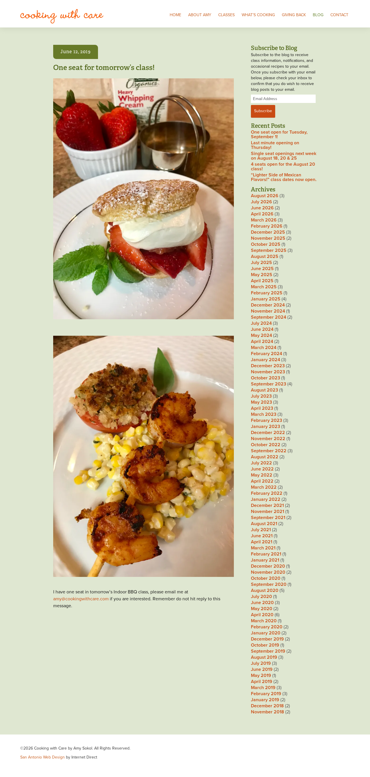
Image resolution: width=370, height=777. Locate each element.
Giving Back (294, 14)
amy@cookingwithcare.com (81, 599)
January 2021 (265, 560)
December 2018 (267, 706)
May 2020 (261, 609)
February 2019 (266, 694)
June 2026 (262, 208)
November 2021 (267, 511)
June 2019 (262, 669)
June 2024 (262, 329)
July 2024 (261, 323)
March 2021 (263, 548)
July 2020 (261, 596)
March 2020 (264, 621)
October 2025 (265, 244)
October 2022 (265, 445)
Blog (318, 14)
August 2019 (264, 657)
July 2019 (261, 663)
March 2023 (263, 414)
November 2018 (267, 712)
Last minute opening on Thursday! (275, 145)
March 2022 (264, 487)
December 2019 (267, 639)
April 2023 (262, 408)
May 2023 (261, 402)
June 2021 (262, 536)
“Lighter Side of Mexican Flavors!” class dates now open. (284, 177)
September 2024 (268, 317)
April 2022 (262, 481)
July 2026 (261, 202)
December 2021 (267, 505)
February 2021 (266, 554)
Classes (226, 14)
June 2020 (262, 603)
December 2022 (268, 432)
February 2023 (266, 420)
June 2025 (262, 269)
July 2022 (261, 463)
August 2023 (264, 390)
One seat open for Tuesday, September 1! (279, 134)
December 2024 (268, 305)
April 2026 (262, 214)
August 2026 (264, 196)
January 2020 (265, 633)
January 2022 (265, 499)
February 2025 (266, 293)
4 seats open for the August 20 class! (283, 166)
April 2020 (262, 615)
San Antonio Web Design (42, 757)
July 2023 (261, 396)
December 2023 (268, 366)
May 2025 (261, 275)
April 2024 (262, 341)
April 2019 (261, 681)
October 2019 (265, 645)
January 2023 (265, 426)
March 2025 (264, 287)
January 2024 (265, 360)
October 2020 (265, 578)
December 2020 (268, 566)
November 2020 (268, 572)
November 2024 (268, 311)
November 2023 (268, 372)
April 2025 (262, 281)
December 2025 (268, 232)
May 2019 (261, 675)
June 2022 (262, 469)
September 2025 (268, 250)
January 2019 (265, 700)
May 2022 (261, 475)
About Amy (199, 14)
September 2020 (268, 584)
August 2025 (264, 256)
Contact (339, 14)
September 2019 (268, 651)
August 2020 (264, 590)
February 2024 (266, 354)
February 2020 (266, 627)
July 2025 (261, 262)
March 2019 (263, 688)
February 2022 (266, 493)
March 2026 (264, 220)
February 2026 (266, 226)
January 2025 (265, 299)
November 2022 (268, 439)
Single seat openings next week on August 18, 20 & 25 (283, 156)
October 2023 (265, 378)
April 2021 (261, 542)
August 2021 (264, 524)
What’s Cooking (258, 14)
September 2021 (268, 518)
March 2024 (263, 347)
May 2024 (261, 335)
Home (175, 14)
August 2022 (264, 457)
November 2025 (268, 238)
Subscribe (263, 110)
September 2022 (268, 451)
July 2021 (261, 530)
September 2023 (268, 384)
